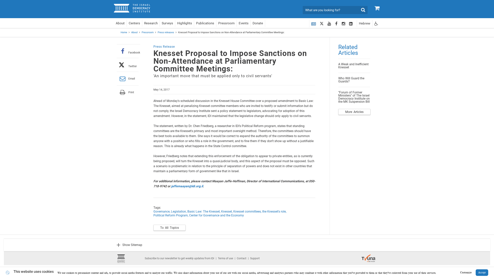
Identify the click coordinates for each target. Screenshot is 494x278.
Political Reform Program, (170, 215)
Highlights (184, 23)
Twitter (132, 66)
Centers (134, 23)
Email (131, 78)
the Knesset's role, (274, 211)
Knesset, (227, 211)
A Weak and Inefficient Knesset (353, 65)
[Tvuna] (368, 256)
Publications (205, 23)
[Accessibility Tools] (376, 23)
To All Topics (169, 228)
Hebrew (364, 23)
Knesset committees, (247, 211)
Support (255, 258)
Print (131, 92)
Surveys (167, 23)
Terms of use (225, 258)
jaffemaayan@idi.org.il (187, 186)
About (120, 23)
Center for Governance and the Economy (216, 215)
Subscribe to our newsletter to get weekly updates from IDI (179, 258)
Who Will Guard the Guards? (351, 79)
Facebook (134, 52)
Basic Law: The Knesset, (204, 211)
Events (244, 23)
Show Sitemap (132, 245)
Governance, (162, 211)
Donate (258, 23)
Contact (241, 258)
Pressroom (226, 23)
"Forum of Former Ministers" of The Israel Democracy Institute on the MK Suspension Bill (354, 97)
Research (151, 23)
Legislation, (179, 211)
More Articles (354, 112)
